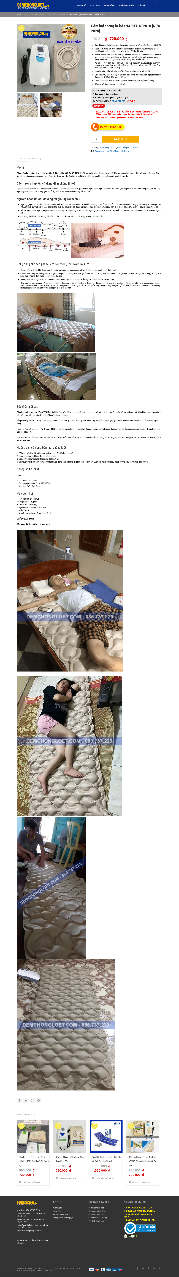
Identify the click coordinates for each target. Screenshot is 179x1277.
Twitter (25, 1100)
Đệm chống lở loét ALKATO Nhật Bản (19, 1270)
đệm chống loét (102, 151)
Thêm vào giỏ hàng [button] (31, 1182)
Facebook (19, 1100)
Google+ (32, 1100)
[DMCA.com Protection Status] (130, 1236)
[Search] (153, 6)
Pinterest (38, 1100)
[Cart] (159, 6)
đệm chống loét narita (119, 151)
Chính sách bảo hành (96, 1214)
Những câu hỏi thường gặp (63, 1217)
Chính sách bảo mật (96, 1208)
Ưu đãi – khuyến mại (60, 1214)
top (173, 1271)
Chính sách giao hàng (96, 1211)
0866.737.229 (118, 101)
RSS (159, 1268)
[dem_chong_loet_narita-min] (51, 57)
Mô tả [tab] (22, 158)
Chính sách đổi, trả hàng (97, 1217)
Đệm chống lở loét (108, 147)
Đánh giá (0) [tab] (35, 158)
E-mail (154, 1268)
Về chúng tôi (57, 1208)
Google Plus (148, 1268)
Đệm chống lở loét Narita (128, 147)
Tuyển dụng (57, 1211)
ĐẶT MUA (121, 139)
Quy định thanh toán (96, 1221)
